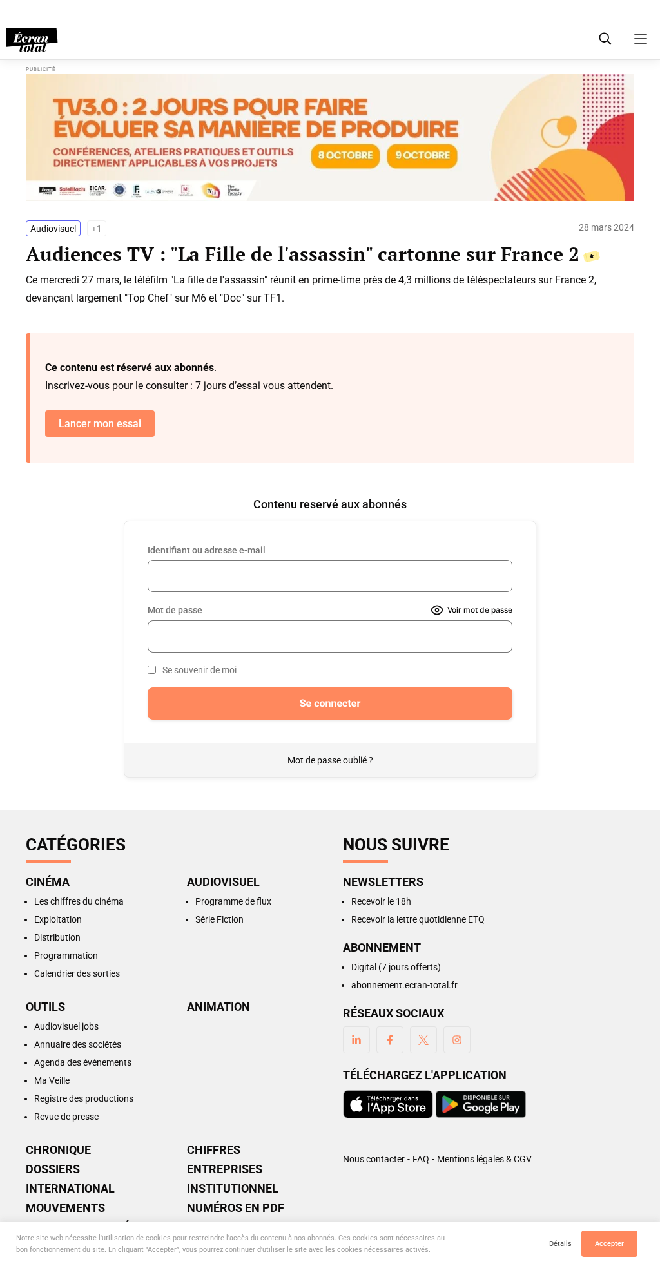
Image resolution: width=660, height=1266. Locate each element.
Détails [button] (560, 1244)
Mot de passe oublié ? (330, 760)
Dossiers (53, 1169)
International (70, 1188)
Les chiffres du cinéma (79, 901)
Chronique (58, 1150)
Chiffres (213, 1150)
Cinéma (48, 882)
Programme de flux (233, 901)
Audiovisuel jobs (66, 1026)
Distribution (57, 937)
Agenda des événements (82, 1062)
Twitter (423, 1039)
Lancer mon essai (100, 423)
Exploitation (58, 919)
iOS (388, 1104)
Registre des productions (83, 1098)
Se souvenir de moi (199, 670)
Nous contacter (374, 1159)
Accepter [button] (609, 1244)
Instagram (457, 1039)
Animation (218, 1007)
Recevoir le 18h (381, 901)
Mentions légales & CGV (484, 1159)
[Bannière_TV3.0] (330, 137)
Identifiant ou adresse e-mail (207, 550)
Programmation (66, 955)
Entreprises (224, 1169)
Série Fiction (219, 919)
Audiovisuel (53, 229)
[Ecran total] (32, 40)
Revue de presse (66, 1116)
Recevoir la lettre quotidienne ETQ (418, 919)
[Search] (605, 38)
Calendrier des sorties (77, 973)
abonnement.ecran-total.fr (404, 985)
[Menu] (640, 38)
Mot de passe (175, 610)
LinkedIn (356, 1039)
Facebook (389, 1039)
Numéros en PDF (235, 1208)
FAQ (420, 1159)
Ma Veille (52, 1080)
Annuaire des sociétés (77, 1044)
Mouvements (65, 1208)
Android (481, 1104)
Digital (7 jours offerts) (396, 967)
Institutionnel (232, 1188)
